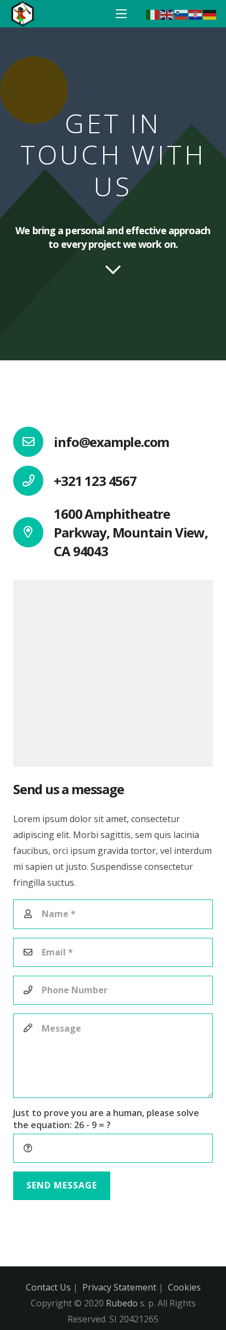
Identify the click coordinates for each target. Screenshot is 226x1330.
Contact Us (48, 1287)
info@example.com (111, 442)
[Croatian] (196, 14)
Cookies (184, 1287)
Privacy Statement (119, 1287)
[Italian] (153, 14)
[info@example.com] (33, 442)
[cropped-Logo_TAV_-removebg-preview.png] (22, 13)
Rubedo (122, 1303)
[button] (121, 13)
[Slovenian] (181, 14)
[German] (210, 14)
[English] (167, 14)
